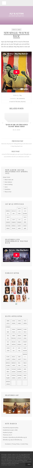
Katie (8, 358)
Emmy (25, 337)
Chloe (13, 330)
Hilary (25, 343)
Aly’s (14, 221)
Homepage (4, 465)
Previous (3, 123)
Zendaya (8, 383)
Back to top (11, 465)
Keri (19, 358)
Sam (8, 376)
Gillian (13, 343)
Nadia (8, 370)
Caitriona (8, 329)
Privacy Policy (16, 444)
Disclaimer (8, 444)
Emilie (19, 337)
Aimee (8, 322)
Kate (25, 349)
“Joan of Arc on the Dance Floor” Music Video (16, 125)
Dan (8, 337)
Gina (19, 343)
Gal (8, 343)
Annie (19, 322)
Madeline (25, 357)
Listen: (19, 227)
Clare (25, 330)
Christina (19, 330)
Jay (13, 349)
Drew (14, 337)
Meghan (14, 364)
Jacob (8, 349)
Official (8, 212)
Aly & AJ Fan (16, 13)
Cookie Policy (24, 444)
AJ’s (19, 221)
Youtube (8, 227)
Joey (19, 349)
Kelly (13, 358)
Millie (25, 364)
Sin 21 (10, 435)
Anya (25, 322)
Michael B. (8, 364)
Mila (19, 364)
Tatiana (14, 376)
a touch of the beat (15, 101)
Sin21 (29, 464)
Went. (25, 376)
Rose (25, 370)
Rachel (19, 370)
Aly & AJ (23, 101)
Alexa (13, 322)
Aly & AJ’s (19, 211)
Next (30, 123)
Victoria (19, 376)
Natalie (14, 370)
